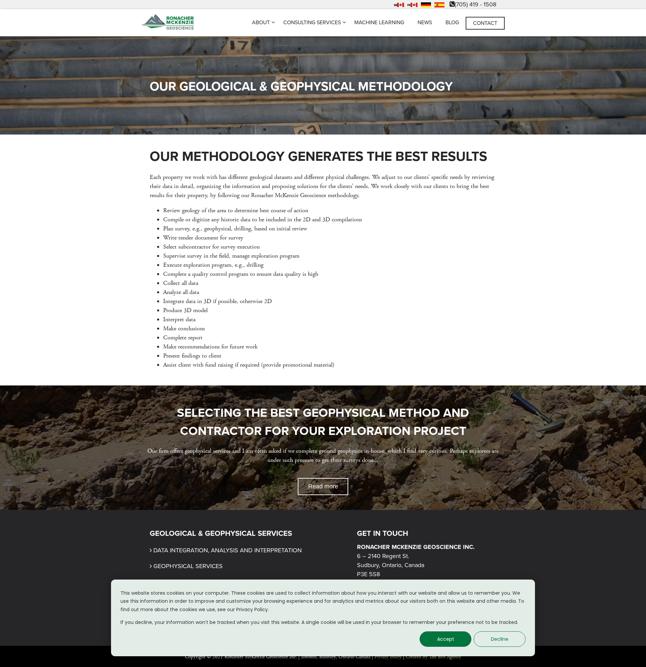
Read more (323, 486)
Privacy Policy (388, 657)
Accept (445, 639)
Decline (499, 639)
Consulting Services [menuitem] (312, 22)
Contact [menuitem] (485, 23)
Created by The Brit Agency (433, 657)
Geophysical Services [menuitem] (188, 566)
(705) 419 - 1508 (475, 4)
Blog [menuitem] (452, 22)
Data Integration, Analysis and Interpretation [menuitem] (227, 550)
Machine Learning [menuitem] (379, 22)
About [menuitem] (261, 22)
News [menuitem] (425, 22)
